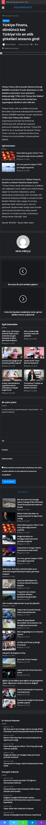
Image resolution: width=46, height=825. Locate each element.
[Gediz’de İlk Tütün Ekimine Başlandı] (34, 352)
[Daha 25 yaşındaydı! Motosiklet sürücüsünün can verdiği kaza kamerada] (8, 623)
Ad (3, 441)
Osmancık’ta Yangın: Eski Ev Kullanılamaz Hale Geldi (29, 549)
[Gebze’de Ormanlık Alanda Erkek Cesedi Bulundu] (8, 613)
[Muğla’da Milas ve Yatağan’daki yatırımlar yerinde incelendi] (8, 539)
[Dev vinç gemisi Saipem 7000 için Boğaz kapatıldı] (8, 167)
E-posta (5, 450)
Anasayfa (7, 16)
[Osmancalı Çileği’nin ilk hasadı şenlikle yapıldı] (12, 352)
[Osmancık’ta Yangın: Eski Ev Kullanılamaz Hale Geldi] (8, 551)
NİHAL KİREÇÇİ (11, 44)
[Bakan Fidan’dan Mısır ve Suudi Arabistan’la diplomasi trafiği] (8, 516)
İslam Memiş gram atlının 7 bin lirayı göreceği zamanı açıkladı (30, 527)
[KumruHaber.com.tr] (23, 7)
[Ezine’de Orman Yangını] (8, 662)
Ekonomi (15, 16)
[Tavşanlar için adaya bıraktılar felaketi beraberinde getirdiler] (8, 595)
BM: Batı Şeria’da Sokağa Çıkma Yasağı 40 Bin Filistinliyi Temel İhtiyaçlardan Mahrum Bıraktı (30, 503)
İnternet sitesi (7, 459)
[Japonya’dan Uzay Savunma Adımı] (8, 673)
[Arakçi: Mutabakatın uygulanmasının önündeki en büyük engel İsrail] (12, 375)
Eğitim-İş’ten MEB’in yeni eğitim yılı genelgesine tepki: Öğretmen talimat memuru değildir (22, 681)
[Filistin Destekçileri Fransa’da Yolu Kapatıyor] (8, 692)
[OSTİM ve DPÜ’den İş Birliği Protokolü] (8, 645)
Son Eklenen (23, 492)
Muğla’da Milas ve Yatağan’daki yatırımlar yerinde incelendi (27, 539)
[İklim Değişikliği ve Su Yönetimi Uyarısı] (8, 635)
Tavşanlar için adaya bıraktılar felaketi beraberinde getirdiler (27, 594)
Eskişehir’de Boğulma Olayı (13, 653)
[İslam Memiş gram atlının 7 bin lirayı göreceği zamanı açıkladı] (8, 155)
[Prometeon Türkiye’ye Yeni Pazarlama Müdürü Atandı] (34, 375)
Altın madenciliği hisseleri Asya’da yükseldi (31, 333)
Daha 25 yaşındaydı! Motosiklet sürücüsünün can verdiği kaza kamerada (29, 623)
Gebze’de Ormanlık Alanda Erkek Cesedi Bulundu (28, 611)
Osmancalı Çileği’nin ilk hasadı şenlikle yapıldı (12, 362)
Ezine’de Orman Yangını (27, 659)
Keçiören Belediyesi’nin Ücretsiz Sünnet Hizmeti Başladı (27, 583)
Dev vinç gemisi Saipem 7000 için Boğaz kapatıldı (29, 559)
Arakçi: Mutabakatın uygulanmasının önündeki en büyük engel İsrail (11, 386)
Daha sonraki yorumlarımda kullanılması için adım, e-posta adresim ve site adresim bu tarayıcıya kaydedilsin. (22, 471)
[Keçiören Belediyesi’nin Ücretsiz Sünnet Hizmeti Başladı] (8, 583)
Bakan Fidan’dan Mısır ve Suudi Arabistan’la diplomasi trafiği (29, 516)
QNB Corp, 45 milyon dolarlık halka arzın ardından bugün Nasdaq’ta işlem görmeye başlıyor (10, 336)
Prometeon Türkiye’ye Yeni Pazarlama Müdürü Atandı (33, 385)
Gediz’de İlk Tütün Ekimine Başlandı (31, 362)
